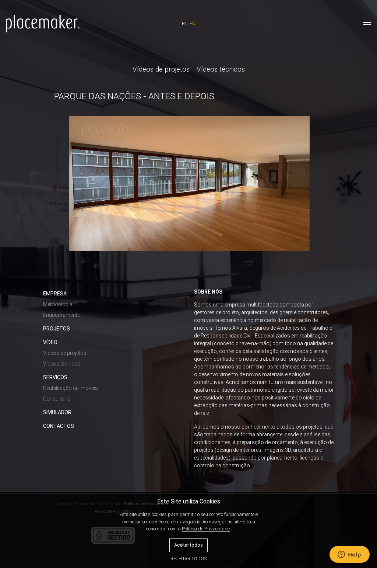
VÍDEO (50, 342)
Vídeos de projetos (161, 69)
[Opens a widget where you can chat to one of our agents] (349, 555)
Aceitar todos (188, 545)
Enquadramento (62, 315)
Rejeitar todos (188, 558)
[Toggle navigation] (367, 23)
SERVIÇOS (55, 377)
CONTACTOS (58, 426)
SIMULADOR (57, 412)
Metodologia (58, 304)
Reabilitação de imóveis (70, 388)
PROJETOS (56, 329)
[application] (189, 183)
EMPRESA (55, 294)
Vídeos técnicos (221, 69)
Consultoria (56, 399)
